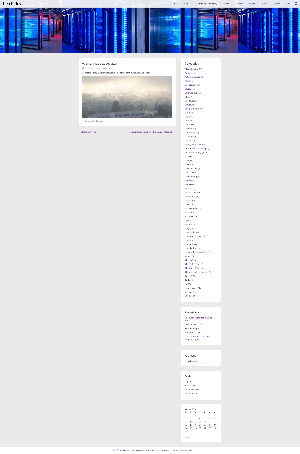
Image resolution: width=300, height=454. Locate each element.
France (188, 129)
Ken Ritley (12, 3)
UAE (187, 284)
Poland (188, 204)
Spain (187, 240)
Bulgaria (188, 89)
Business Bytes (192, 93)
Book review (190, 85)
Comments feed (192, 389)
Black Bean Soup (87, 132)
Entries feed (190, 385)
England (189, 117)
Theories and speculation (196, 272)
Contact (264, 3)
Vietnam (189, 292)
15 (210, 422)
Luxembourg (191, 176)
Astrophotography (193, 77)
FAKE (187, 121)
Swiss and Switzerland (94, 121)
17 (186, 425)
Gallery (186, 3)
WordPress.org (191, 393)
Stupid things (191, 248)
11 (191, 422)
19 (195, 425)
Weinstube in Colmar (194, 324)
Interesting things (193, 152)
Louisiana (189, 172)
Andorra (188, 73)
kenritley (109, 68)
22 (210, 425)
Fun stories (190, 133)
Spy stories (190, 244)
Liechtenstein (191, 168)
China (187, 97)
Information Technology (206, 3)
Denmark (189, 113)
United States (191, 288)
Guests (188, 140)
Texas (187, 256)
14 (205, 422)
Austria (188, 81)
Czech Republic (192, 109)
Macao (188, 180)
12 (195, 422)
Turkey (188, 280)
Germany (189, 137)
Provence (189, 216)
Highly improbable (193, 144)
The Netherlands (192, 264)
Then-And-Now (192, 268)
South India (190, 232)
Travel (277, 3)
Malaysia (189, 184)
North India (190, 196)
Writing (240, 3)
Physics (227, 3)
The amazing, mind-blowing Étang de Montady (153, 132)
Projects (188, 212)
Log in (188, 381)
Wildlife (188, 296)
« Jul (187, 437)
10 (186, 422)
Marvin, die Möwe (193, 332)
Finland (188, 125)
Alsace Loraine (191, 69)
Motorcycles (190, 192)
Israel (187, 156)
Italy (187, 160)
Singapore (189, 228)
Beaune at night (192, 328)
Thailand (189, 260)
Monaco (188, 188)
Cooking (189, 101)
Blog (288, 3)
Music (252, 3)
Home (174, 3)
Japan (187, 164)
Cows (187, 105)
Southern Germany (193, 236)
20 (200, 425)
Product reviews (192, 208)
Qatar (187, 220)
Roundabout (190, 224)
